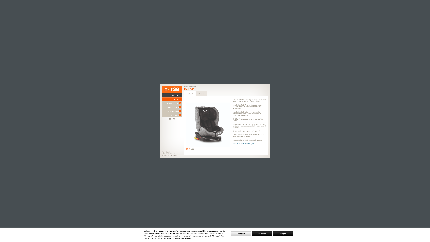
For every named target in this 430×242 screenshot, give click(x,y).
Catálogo (177, 99)
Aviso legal (166, 152)
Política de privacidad (169, 155)
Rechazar (262, 233)
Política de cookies (169, 154)
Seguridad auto (173, 111)
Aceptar (283, 233)
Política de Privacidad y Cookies (179, 238)
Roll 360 (190, 94)
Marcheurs (175, 115)
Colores (201, 94)
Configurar (241, 233)
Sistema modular (172, 103)
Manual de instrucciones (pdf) (243, 144)
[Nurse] (172, 89)
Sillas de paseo (173, 107)
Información (176, 95)
